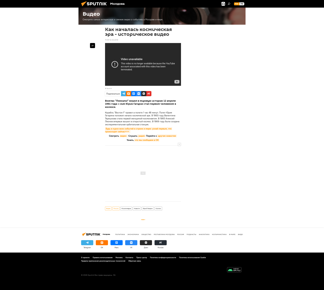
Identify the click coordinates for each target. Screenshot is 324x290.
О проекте (85, 257)
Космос (158, 208)
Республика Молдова (164, 234)
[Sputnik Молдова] (95, 7)
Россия (116, 208)
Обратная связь (134, 261)
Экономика (133, 234)
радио (141, 135)
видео (123, 135)
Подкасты (191, 234)
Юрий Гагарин (148, 208)
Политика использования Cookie (192, 257)
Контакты (129, 257)
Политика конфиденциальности (163, 257)
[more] (92, 45)
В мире (232, 234)
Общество (146, 234)
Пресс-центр (141, 257)
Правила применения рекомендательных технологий (103, 261)
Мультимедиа (126, 208)
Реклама (119, 257)
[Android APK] (234, 270)
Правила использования (103, 257)
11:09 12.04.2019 (111, 40)
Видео (108, 208)
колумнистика (219, 234)
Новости (137, 208)
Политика (120, 234)
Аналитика (204, 234)
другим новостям (166, 135)
